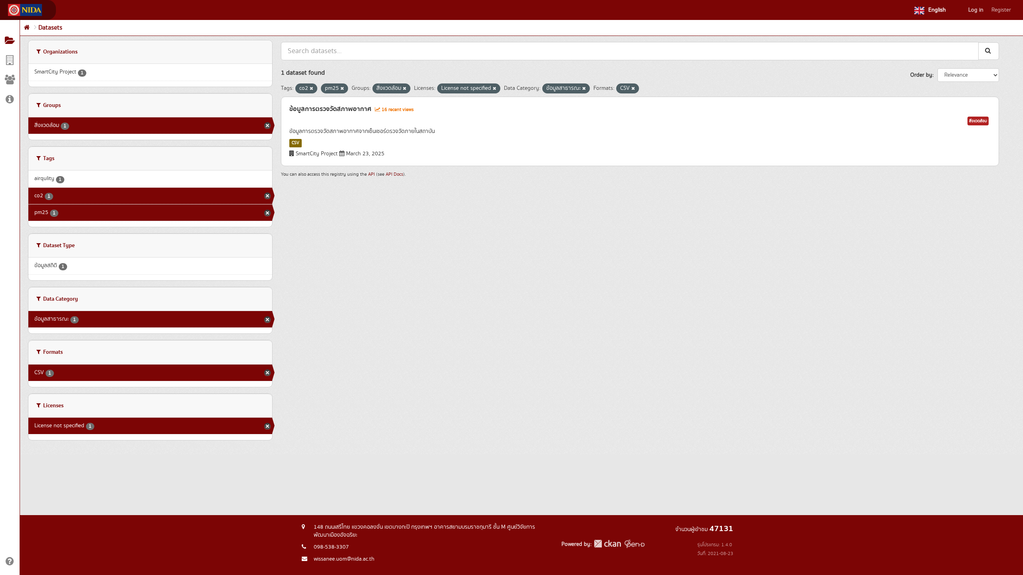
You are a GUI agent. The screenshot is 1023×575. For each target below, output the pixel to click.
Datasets (50, 27)
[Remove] (311, 88)
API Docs (394, 174)
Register (1001, 10)
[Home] (27, 27)
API (371, 174)
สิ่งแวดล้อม (978, 121)
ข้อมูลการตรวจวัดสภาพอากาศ (330, 109)
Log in (975, 10)
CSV (295, 143)
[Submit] (988, 50)
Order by (921, 75)
